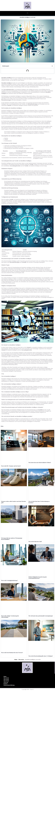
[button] (27, 13)
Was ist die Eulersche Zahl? (35, 541)
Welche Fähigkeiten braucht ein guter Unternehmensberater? (38, 577)
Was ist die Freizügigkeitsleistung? (9, 580)
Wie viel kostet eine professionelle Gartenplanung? (41, 615)
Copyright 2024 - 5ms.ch (27, 689)
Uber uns (6, 682)
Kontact (5, 683)
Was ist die (6, 679)
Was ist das (21, 659)
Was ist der (6, 678)
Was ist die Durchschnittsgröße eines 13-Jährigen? (41, 656)
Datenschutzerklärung (9, 685)
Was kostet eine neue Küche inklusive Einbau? (40, 462)
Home (15, 659)
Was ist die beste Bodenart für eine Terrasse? (12, 652)
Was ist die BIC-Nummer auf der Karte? (11, 466)
